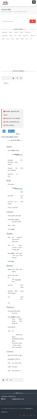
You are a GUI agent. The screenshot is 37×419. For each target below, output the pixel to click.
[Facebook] (17, 78)
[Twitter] (13, 78)
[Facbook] (20, 415)
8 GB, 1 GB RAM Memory (12, 122)
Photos (5, 131)
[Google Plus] (21, 78)
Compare (12, 131)
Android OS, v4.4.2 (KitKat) (12, 118)
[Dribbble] (27, 415)
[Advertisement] (14, 53)
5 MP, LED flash (9, 125)
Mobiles (10, 11)
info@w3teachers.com (18, 399)
